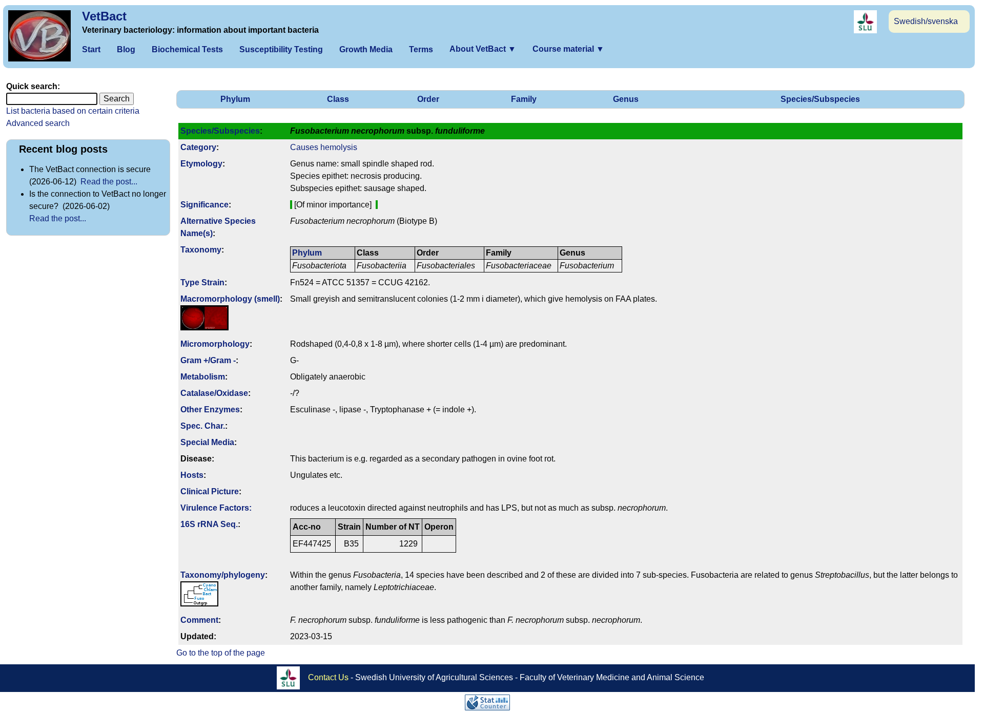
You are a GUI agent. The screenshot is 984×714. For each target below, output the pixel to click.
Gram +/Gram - (208, 360)
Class (338, 99)
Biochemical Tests (187, 49)
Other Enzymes (210, 409)
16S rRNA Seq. (209, 524)
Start (91, 49)
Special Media (207, 442)
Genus (626, 99)
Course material (568, 49)
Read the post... (108, 181)
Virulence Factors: (216, 507)
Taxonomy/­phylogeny (222, 575)
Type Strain (202, 282)
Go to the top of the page (220, 652)
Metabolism (202, 376)
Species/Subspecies (820, 99)
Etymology (201, 163)
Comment (199, 620)
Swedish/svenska (926, 21)
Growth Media (366, 49)
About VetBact (482, 49)
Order (428, 99)
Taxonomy (200, 249)
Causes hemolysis (323, 147)
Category (198, 147)
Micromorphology (215, 344)
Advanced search (38, 123)
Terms (421, 49)
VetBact (104, 16)
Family (524, 99)
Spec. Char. (202, 426)
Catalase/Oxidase (214, 393)
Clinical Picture (209, 491)
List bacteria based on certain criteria (72, 111)
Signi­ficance (204, 204)
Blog (126, 49)
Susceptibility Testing (281, 49)
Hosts (191, 475)
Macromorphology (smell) (230, 299)
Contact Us (328, 677)
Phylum (235, 99)
